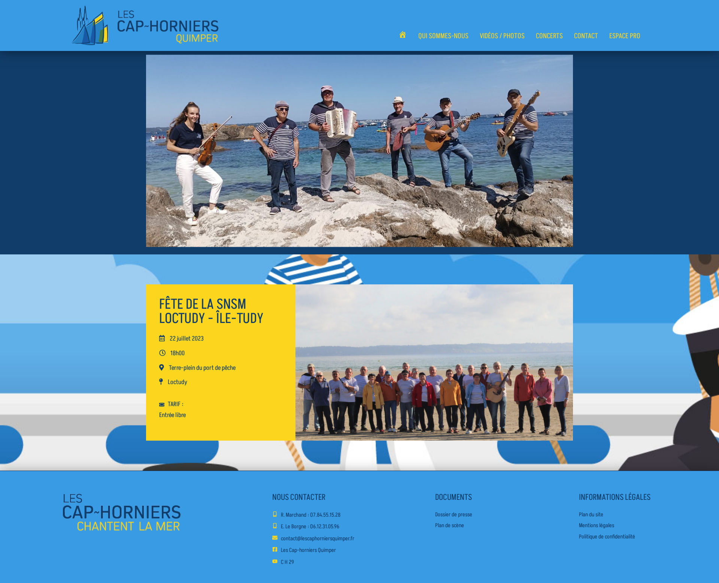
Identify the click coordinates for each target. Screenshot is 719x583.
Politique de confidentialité (607, 537)
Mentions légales (596, 525)
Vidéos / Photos (502, 36)
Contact (586, 36)
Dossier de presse (453, 515)
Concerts (549, 36)
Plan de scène (449, 525)
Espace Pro (624, 36)
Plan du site (591, 515)
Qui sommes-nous (443, 36)
